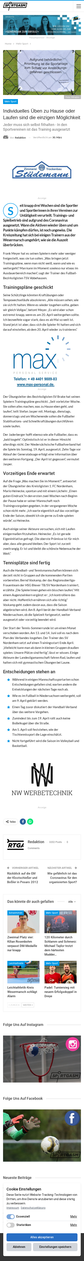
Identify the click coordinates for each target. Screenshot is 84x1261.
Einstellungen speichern (55, 1246)
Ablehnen (19, 1246)
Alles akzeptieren (42, 1237)
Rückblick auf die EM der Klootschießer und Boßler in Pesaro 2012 (22, 878)
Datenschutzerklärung (33, 1207)
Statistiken (23, 1225)
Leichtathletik (16, 963)
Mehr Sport (10, 101)
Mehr (73, 1216)
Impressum (13, 1207)
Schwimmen (15, 912)
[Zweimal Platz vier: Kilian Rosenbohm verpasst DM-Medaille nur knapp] (23, 921)
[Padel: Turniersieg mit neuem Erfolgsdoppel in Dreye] (60, 972)
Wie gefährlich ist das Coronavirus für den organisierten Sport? (62, 878)
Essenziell (23, 1216)
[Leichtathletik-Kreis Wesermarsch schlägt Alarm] (23, 972)
